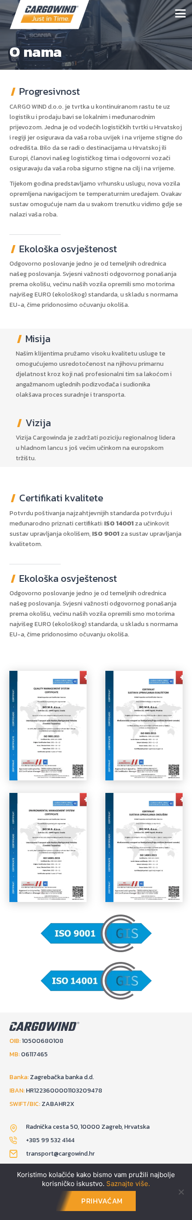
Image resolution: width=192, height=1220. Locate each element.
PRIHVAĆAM (101, 1200)
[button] (180, 13)
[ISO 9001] (48, 725)
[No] (180, 1191)
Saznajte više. (128, 1183)
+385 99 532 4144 (50, 1140)
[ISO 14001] (48, 847)
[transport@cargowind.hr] (17, 1154)
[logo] (49, 14)
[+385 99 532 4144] (17, 1140)
